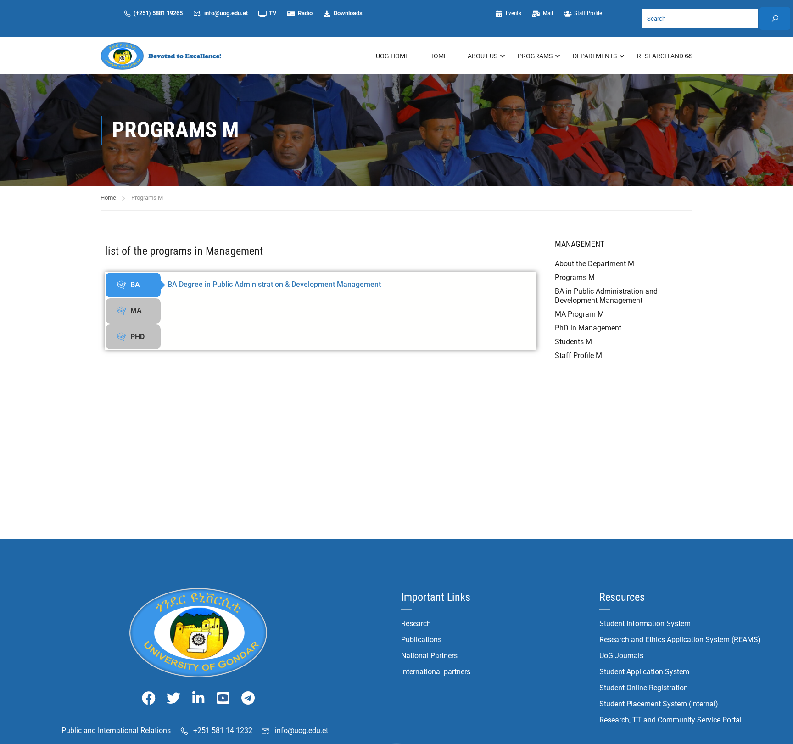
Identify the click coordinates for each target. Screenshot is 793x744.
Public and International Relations (116, 730)
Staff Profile (588, 13)
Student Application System (644, 671)
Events (513, 13)
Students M (573, 341)
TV (272, 13)
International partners (435, 671)
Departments (595, 56)
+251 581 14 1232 (222, 730)
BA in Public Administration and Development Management (606, 296)
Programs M (575, 277)
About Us (482, 56)
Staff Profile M (578, 355)
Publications (421, 639)
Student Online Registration (643, 687)
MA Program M (579, 314)
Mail (547, 13)
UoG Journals (621, 655)
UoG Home (392, 56)
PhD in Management (588, 328)
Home (438, 56)
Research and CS (664, 56)
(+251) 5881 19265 (158, 13)
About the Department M (594, 263)
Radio (305, 13)
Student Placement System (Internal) (658, 703)
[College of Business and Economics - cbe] (162, 56)
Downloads (348, 13)
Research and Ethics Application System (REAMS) (680, 639)
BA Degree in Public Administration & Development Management (274, 284)
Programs (535, 56)
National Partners (429, 655)
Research (416, 623)
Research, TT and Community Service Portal (670, 720)
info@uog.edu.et (226, 13)
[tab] (133, 285)
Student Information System (645, 623)
